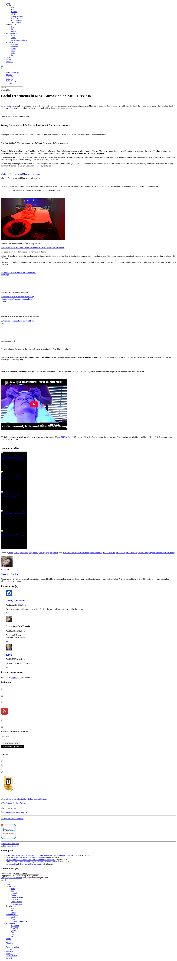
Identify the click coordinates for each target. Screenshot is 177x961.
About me (9, 62)
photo (35, 553)
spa (47, 553)
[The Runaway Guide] (10, 844)
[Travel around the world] (12, 819)
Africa (13, 7)
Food (13, 51)
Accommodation (12, 33)
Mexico (13, 31)
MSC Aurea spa (109, 553)
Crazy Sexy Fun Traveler (11, 574)
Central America (17, 16)
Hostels (13, 38)
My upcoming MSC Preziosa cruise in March (14, 513)
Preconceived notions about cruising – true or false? (11, 495)
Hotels (13, 36)
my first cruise (9, 106)
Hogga (9, 654)
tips (51, 553)
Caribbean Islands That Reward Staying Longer (24, 864)
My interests (10, 42)
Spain (13, 29)
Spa (12, 55)
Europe (13, 14)
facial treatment (96, 553)
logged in (14, 678)
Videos (8, 59)
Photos (8, 57)
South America (16, 22)
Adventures (15, 44)
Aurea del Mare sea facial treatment (76, 553)
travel (55, 553)
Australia (14, 12)
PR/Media (9, 77)
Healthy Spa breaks (15, 600)
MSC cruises (66, 437)
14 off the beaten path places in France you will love (26, 857)
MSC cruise (120, 553)
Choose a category (8, 873)
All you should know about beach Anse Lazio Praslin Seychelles (30, 860)
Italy (12, 27)
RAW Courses (11, 81)
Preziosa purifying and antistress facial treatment (156, 553)
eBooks (9, 75)
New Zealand (16, 18)
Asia (12, 9)
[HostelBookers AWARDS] (2, 761)
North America (16, 20)
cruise (10, 553)
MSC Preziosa (131, 553)
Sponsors (9, 79)
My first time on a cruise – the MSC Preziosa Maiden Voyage (12, 458)
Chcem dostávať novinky (10, 743)
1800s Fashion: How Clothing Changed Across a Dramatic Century (31, 862)
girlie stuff (24, 553)
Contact (9, 83)
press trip (42, 553)
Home (8, 3)
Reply (8, 613)
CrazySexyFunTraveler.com (11, 878)
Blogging (14, 46)
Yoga (13, 53)
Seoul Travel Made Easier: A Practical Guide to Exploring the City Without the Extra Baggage (41, 855)
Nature (13, 49)
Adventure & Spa (12, 72)
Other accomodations (19, 40)
